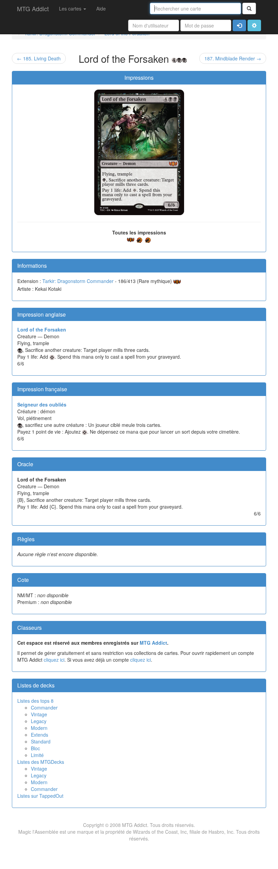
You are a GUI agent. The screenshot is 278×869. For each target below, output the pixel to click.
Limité (37, 755)
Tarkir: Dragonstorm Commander (78, 281)
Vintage (39, 714)
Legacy (38, 721)
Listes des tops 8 (35, 700)
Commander (44, 707)
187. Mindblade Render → (232, 58)
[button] (254, 25)
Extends (39, 734)
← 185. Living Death (39, 58)
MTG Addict (33, 8)
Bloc (35, 748)
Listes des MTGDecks (40, 761)
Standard (41, 741)
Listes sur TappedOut (40, 795)
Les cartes (71, 8)
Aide (101, 8)
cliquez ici (54, 659)
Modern (39, 727)
